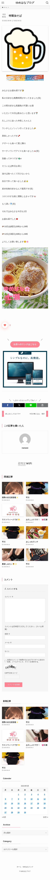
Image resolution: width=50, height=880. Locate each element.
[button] (7, 405)
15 (18, 803)
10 (31, 799)
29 (18, 812)
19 (44, 803)
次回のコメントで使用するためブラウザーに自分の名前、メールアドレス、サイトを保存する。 (26, 661)
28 (12, 812)
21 (12, 808)
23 (25, 808)
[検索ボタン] (47, 3)
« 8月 (4, 817)
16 (25, 803)
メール (8, 642)
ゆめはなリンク (28, 867)
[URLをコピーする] (42, 405)
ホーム (19, 867)
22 (18, 808)
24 (31, 808)
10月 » (45, 817)
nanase (25, 448)
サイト (7, 651)
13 (5, 803)
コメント (9, 597)
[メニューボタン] (3, 3)
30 (25, 812)
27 (5, 812)
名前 (7, 634)
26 (44, 808)
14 (12, 803)
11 (38, 799)
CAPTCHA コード (11, 673)
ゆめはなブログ (25, 3)
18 (38, 803)
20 (5, 808)
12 (44, 799)
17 (31, 803)
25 (38, 808)
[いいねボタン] (5, 325)
